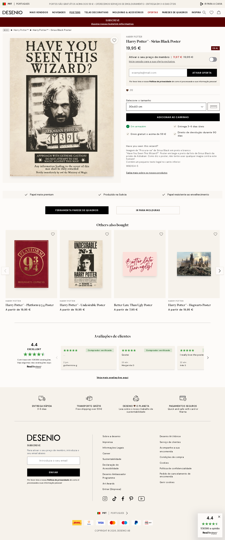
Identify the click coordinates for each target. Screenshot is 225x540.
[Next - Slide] (220, 271)
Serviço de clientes (170, 442)
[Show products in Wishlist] (211, 12)
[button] (214, 107)
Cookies (164, 462)
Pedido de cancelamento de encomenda (175, 475)
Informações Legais (113, 447)
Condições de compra (172, 457)
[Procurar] (204, 12)
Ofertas (153, 12)
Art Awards (109, 483)
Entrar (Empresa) (112, 489)
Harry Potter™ (21, 30)
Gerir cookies (167, 482)
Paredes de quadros (175, 12)
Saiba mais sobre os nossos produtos (146, 172)
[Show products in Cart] (218, 12)
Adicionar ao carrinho (173, 117)
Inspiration (199, 12)
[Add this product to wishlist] (114, 40)
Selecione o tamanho (138, 100)
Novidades (59, 12)
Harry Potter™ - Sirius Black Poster (52, 30)
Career (106, 453)
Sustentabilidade (112, 459)
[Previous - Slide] (5, 271)
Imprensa (108, 442)
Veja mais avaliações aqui (112, 377)
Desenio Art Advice (170, 436)
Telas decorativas (96, 12)
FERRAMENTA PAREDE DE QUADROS (76, 210)
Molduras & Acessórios (128, 12)
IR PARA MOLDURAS (148, 210)
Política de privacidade (160, 81)
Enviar (53, 472)
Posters (75, 12)
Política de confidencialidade (176, 468)
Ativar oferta (202, 72)
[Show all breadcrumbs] (6, 30)
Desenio (122, 530)
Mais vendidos (39, 12)
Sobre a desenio (112, 436)
